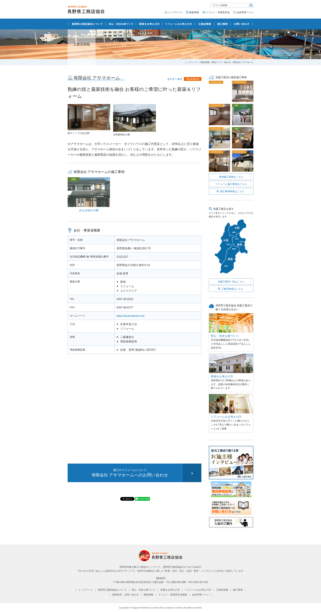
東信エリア (217, 62)
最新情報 (194, 12)
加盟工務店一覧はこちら (231, 281)
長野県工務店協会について (87, 24)
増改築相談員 (192, 79)
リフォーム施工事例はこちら (231, 184)
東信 (179, 79)
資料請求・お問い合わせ (125, 594)
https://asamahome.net (130, 316)
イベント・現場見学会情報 (172, 594)
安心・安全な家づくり (121, 24)
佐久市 (227, 62)
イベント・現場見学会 (218, 12)
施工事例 (222, 24)
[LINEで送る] (142, 499)
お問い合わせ (241, 24)
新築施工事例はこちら (231, 176)
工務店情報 (204, 24)
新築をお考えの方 (149, 24)
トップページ (175, 12)
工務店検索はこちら (232, 288)
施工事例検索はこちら (232, 191)
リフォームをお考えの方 (179, 24)
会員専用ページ (244, 12)
